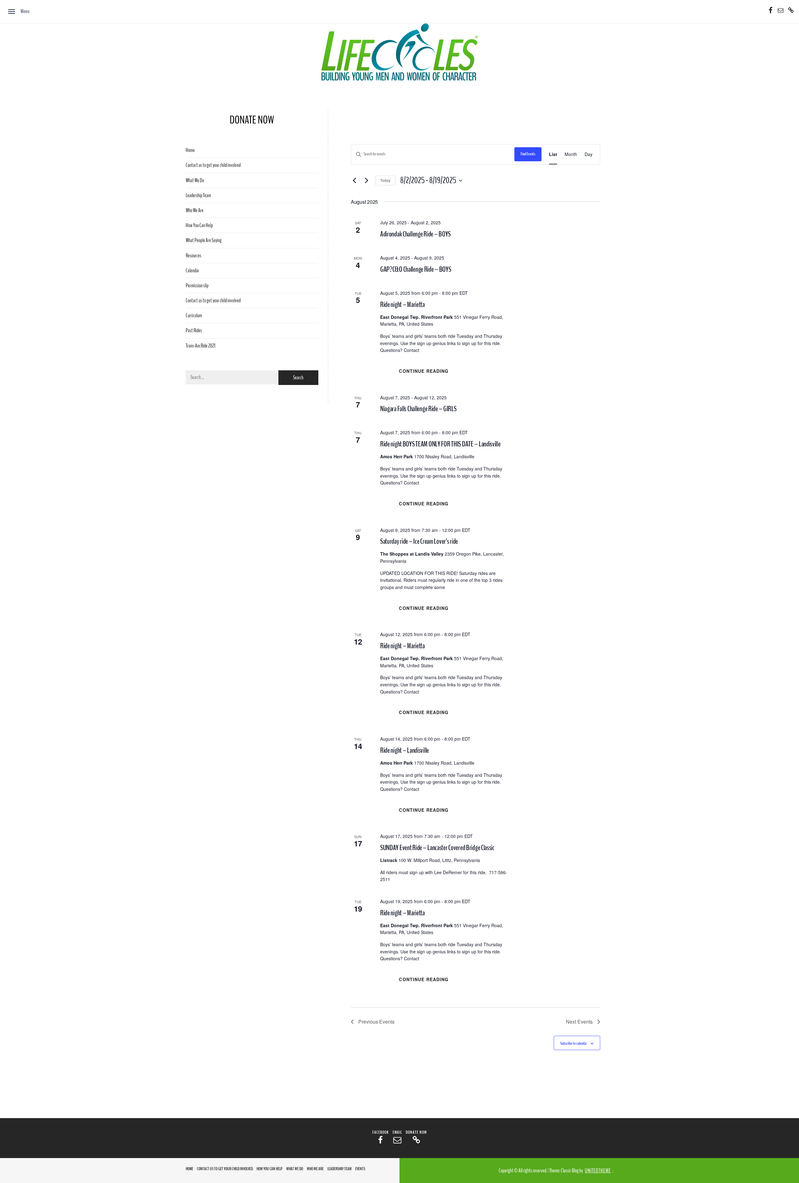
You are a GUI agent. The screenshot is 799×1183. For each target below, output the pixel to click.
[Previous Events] (354, 180)
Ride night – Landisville (404, 750)
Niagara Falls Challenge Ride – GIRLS (418, 409)
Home (190, 150)
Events (360, 1169)
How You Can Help (199, 225)
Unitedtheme (598, 1170)
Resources (193, 255)
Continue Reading (424, 371)
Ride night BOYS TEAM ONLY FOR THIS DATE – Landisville (440, 444)
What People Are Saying (204, 240)
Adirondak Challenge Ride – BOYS (415, 234)
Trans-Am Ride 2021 (200, 345)
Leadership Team (198, 195)
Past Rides (194, 330)
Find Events (528, 154)
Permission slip (197, 285)
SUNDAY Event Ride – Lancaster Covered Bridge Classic (437, 848)
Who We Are (194, 210)
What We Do (195, 180)
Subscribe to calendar (573, 1043)
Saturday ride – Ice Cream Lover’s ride (419, 541)
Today (385, 180)
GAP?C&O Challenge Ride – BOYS (415, 269)
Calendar (192, 270)
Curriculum (194, 315)
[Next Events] (366, 180)
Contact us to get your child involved (213, 165)
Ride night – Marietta (402, 304)
